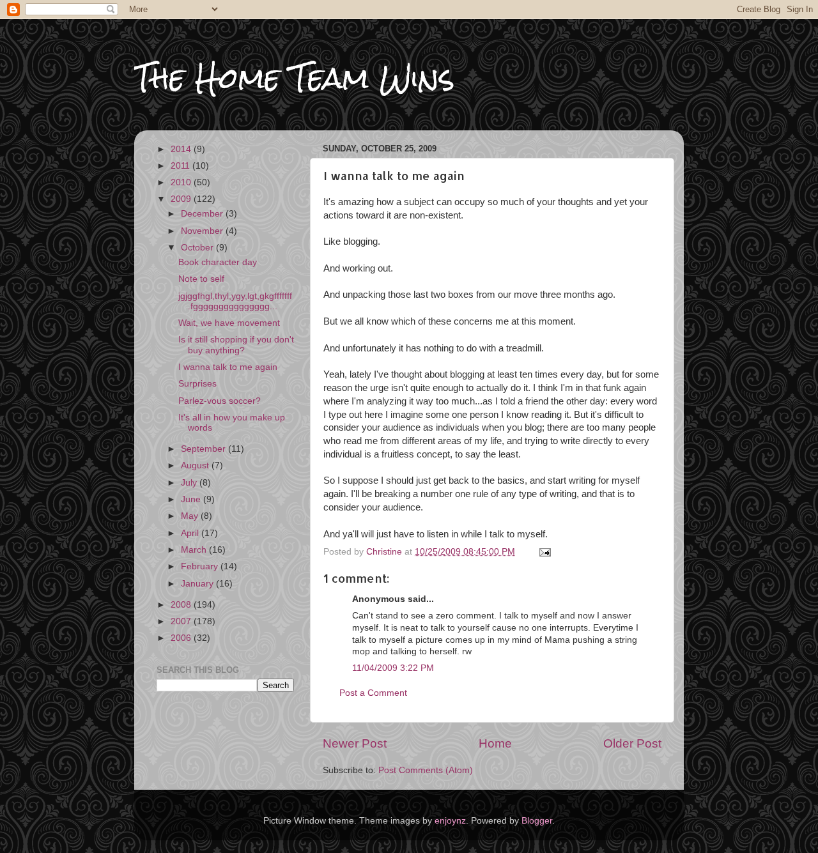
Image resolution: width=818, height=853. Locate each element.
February (200, 566)
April (191, 533)
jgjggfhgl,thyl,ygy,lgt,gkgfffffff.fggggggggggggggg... (235, 301)
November (203, 231)
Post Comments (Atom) (425, 770)
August (196, 465)
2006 (182, 638)
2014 (182, 149)
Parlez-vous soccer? (219, 401)
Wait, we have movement (229, 323)
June (192, 499)
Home (495, 743)
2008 (182, 605)
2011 (181, 166)
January (198, 583)
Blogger (536, 821)
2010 (182, 182)
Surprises (197, 383)
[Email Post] (544, 552)
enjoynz (450, 821)
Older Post (632, 743)
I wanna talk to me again (227, 367)
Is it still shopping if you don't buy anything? (236, 345)
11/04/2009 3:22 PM (393, 668)
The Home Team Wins (294, 77)
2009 (182, 199)
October (198, 247)
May (191, 516)
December (203, 214)
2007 (182, 621)
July (190, 483)
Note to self (201, 279)
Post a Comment (373, 693)
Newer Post (355, 743)
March (195, 550)
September (204, 449)
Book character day (217, 262)
